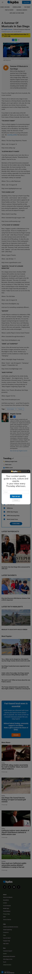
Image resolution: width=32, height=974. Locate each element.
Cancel (16, 500)
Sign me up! (16, 496)
